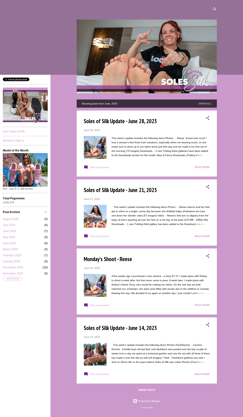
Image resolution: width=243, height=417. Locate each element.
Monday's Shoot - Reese (108, 259)
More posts (147, 390)
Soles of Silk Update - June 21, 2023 (120, 190)
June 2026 (9, 231)
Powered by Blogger (149, 401)
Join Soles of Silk (14, 131)
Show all (205, 103)
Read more (202, 167)
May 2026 (9, 237)
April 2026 (9, 243)
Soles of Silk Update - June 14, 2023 (120, 328)
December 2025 (13, 267)
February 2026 (12, 255)
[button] (207, 118)
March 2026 (10, 249)
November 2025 (13, 273)
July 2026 (9, 225)
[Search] (215, 9)
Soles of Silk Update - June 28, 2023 (120, 121)
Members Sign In (13, 140)
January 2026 (11, 261)
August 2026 (11, 219)
